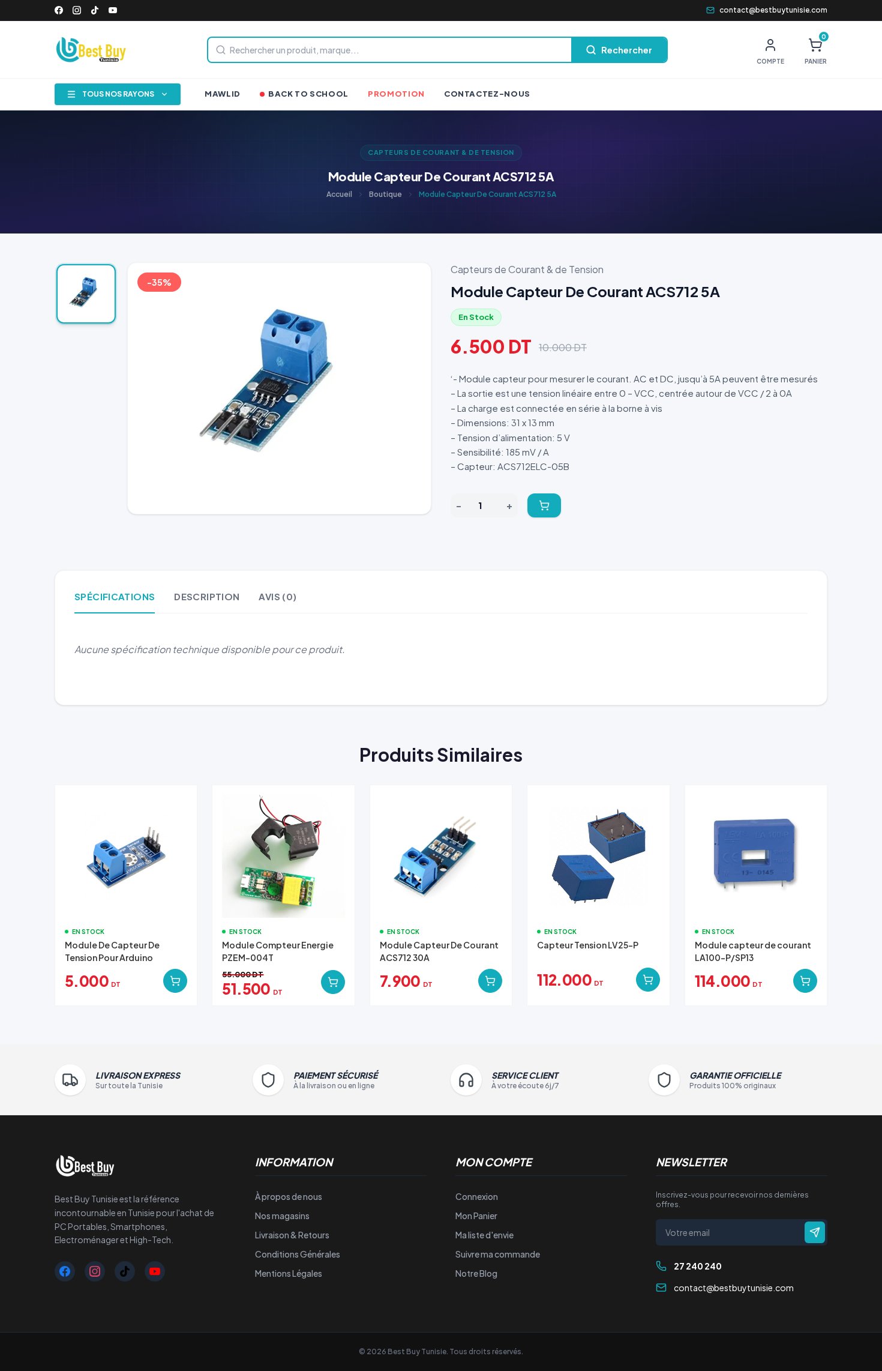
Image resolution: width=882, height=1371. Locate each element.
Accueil (339, 194)
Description (206, 596)
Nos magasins (282, 1215)
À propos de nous (288, 1196)
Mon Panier (476, 1215)
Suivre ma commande (497, 1254)
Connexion (476, 1196)
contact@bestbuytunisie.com (773, 9)
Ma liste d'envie (484, 1234)
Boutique (385, 194)
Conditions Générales (297, 1254)
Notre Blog (476, 1273)
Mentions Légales (288, 1273)
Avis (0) (277, 596)
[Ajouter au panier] (544, 505)
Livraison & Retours (292, 1234)
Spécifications (114, 596)
